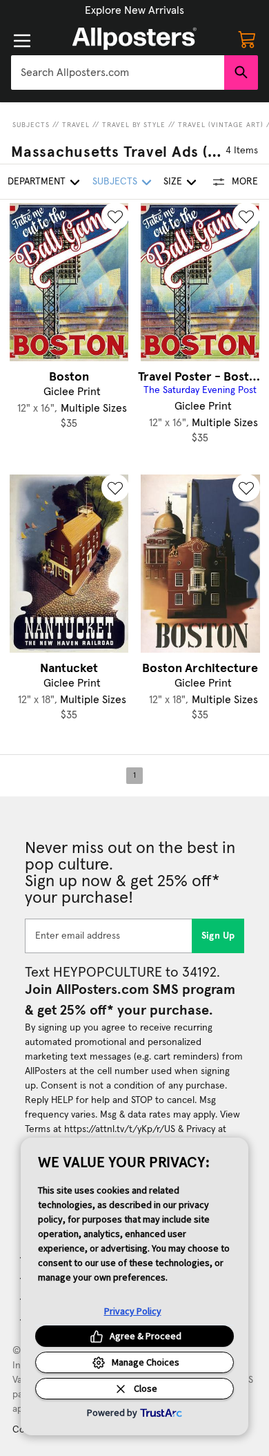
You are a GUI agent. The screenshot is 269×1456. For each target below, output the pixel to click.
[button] (134, 10)
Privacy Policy (132, 1311)
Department (37, 181)
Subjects (31, 125)
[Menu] (22, 41)
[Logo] (134, 38)
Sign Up (218, 936)
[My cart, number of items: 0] (247, 39)
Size (172, 181)
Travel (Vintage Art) (220, 125)
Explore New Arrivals (134, 10)
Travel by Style (134, 125)
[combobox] (117, 72)
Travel (76, 125)
